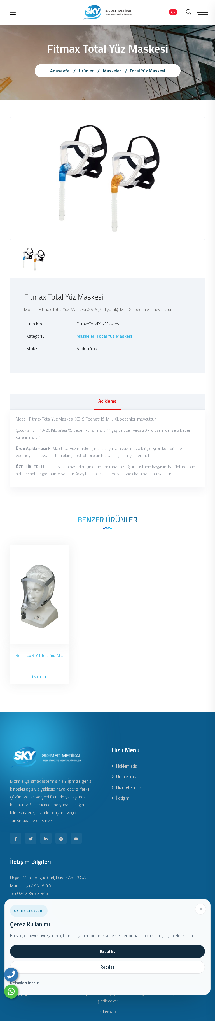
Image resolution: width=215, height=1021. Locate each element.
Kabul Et (107, 951)
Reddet (107, 967)
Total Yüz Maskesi (147, 70)
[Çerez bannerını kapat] (200, 909)
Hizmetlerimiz (128, 787)
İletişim (122, 797)
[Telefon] (11, 975)
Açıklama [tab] (107, 401)
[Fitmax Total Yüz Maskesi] (107, 178)
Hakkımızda (126, 765)
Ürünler (86, 70)
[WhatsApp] (11, 992)
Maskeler (112, 70)
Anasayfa (59, 70)
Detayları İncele (24, 983)
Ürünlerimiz (126, 776)
